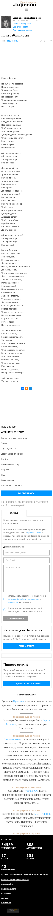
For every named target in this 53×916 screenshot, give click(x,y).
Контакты (5, 898)
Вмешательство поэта (11, 485)
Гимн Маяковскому (10, 464)
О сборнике (6, 894)
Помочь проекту (26, 646)
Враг (3, 475)
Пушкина (18, 701)
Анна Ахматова (12, 739)
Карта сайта (6, 903)
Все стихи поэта (20, 26)
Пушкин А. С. (31, 790)
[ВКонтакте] (22, 388)
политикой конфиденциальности (23, 599)
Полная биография (22, 23)
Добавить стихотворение (28, 683)
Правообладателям (9, 889)
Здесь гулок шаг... (9, 448)
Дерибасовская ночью (12, 453)
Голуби (4, 459)
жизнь (15, 40)
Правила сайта (7, 884)
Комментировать (15, 618)
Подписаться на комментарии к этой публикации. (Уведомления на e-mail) (25, 610)
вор (8, 40)
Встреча (5, 469)
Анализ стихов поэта (22, 30)
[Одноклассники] (26, 388)
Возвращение (7, 480)
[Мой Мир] (30, 388)
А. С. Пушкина (42, 813)
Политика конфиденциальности (15, 880)
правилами (12, 602)
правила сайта (34, 532)
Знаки (4, 443)
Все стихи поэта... (26, 493)
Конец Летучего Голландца (14, 438)
